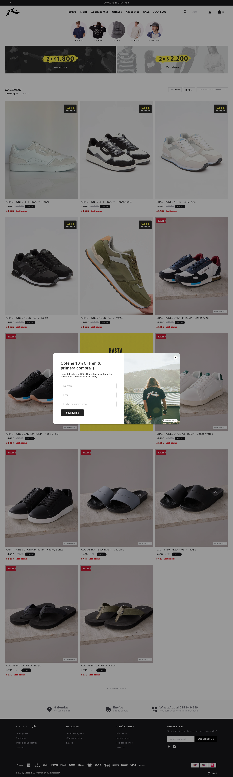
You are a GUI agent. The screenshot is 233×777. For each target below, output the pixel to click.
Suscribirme (72, 412)
